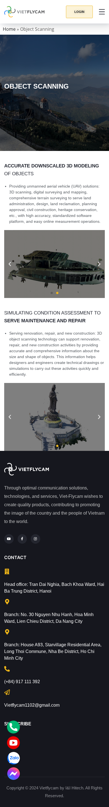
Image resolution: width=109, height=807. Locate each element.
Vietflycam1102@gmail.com (32, 705)
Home (9, 29)
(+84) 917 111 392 (22, 681)
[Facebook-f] (22, 539)
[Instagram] (35, 539)
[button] (79, 12)
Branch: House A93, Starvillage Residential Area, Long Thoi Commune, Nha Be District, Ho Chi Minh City (52, 651)
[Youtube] (9, 539)
